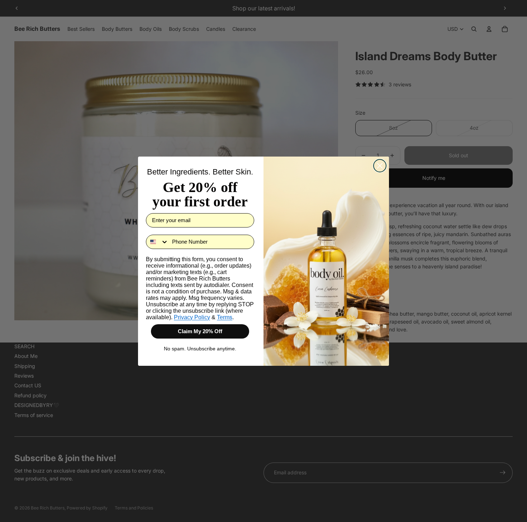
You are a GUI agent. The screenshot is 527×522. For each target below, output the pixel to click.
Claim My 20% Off (200, 331)
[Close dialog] (380, 165)
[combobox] (157, 242)
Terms (224, 317)
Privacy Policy (192, 317)
